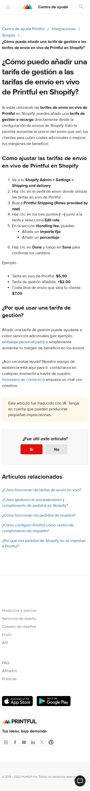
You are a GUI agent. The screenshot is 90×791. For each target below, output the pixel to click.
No (56, 449)
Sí (31, 449)
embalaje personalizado (23, 341)
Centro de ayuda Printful (23, 28)
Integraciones (64, 28)
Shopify (8, 35)
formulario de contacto (22, 379)
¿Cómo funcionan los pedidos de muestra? (39, 515)
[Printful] (27, 6)
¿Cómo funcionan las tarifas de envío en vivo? (41, 489)
